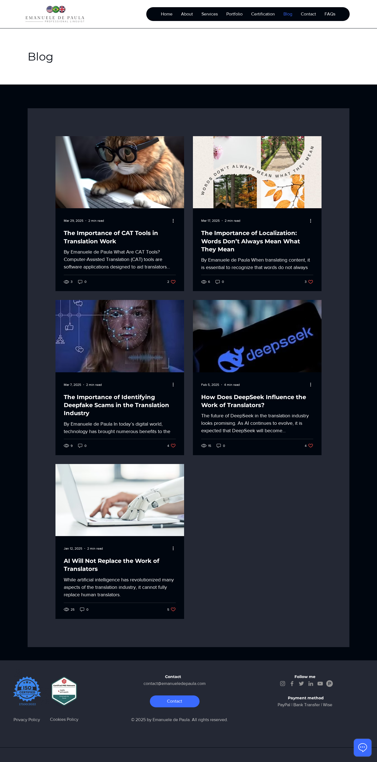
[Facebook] (292, 683)
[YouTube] (320, 683)
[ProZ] (329, 683)
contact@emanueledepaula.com (175, 683)
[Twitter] (301, 683)
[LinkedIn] (310, 683)
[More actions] (175, 220)
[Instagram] (282, 683)
